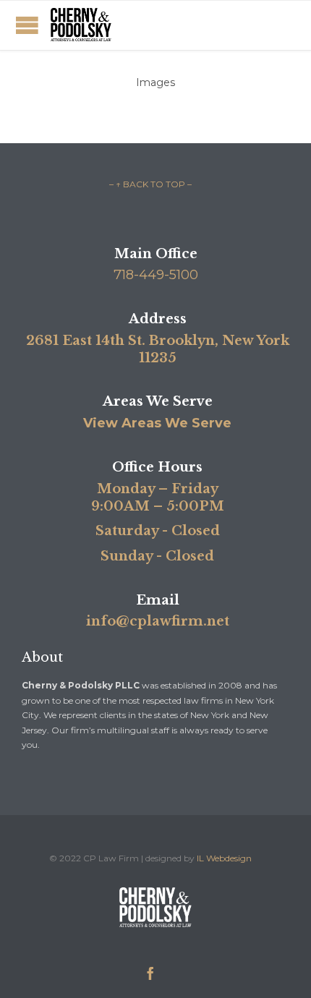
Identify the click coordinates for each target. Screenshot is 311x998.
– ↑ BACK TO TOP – (150, 184)
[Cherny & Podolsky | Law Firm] (81, 25)
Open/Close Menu (27, 25)
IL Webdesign (224, 858)
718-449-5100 (156, 275)
